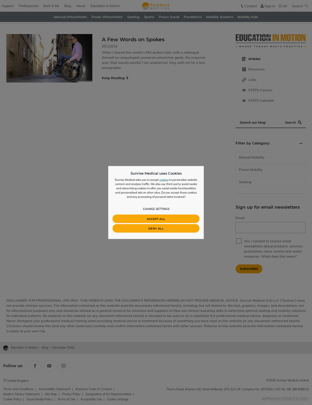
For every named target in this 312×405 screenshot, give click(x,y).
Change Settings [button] (156, 209)
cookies (164, 179)
